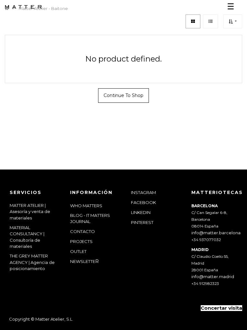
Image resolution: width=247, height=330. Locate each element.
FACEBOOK (143, 202)
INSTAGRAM (143, 192)
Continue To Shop (123, 95)
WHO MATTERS (86, 205)
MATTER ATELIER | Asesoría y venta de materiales (30, 211)
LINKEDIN (141, 212)
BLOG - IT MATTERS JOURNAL (90, 218)
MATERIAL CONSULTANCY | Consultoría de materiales (27, 237)
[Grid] (193, 21)
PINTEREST (142, 222)
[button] (232, 21)
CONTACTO (82, 231)
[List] (210, 21)
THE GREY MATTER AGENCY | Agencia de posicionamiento (32, 262)
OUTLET (78, 251)
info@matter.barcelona (216, 232)
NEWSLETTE (82, 261)
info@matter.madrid (212, 276)
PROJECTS (81, 241)
